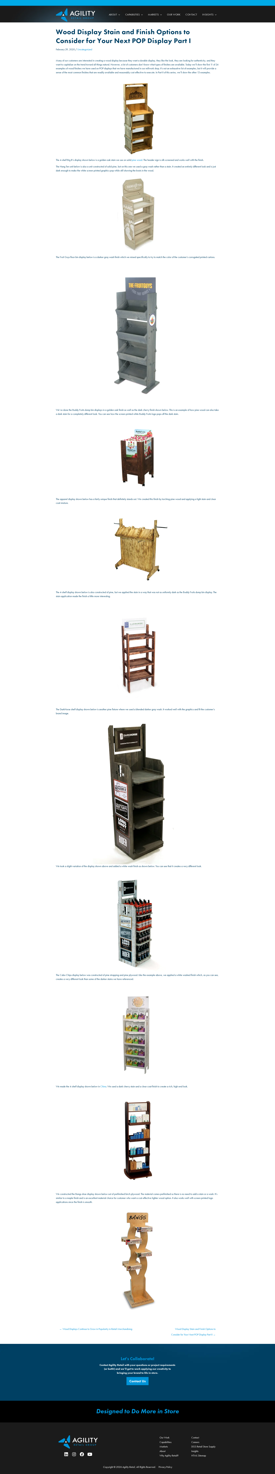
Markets (164, 1446)
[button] (118, 15)
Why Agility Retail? (169, 1455)
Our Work (164, 1437)
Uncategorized (84, 49)
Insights (194, 1451)
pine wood (137, 160)
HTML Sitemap (198, 1455)
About (162, 1451)
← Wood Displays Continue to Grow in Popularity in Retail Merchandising (95, 1329)
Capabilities (165, 1442)
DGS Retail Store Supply (203, 1446)
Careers (195, 1442)
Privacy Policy (165, 1467)
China (103, 1086)
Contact (195, 1437)
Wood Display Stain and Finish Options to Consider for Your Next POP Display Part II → (193, 1329)
